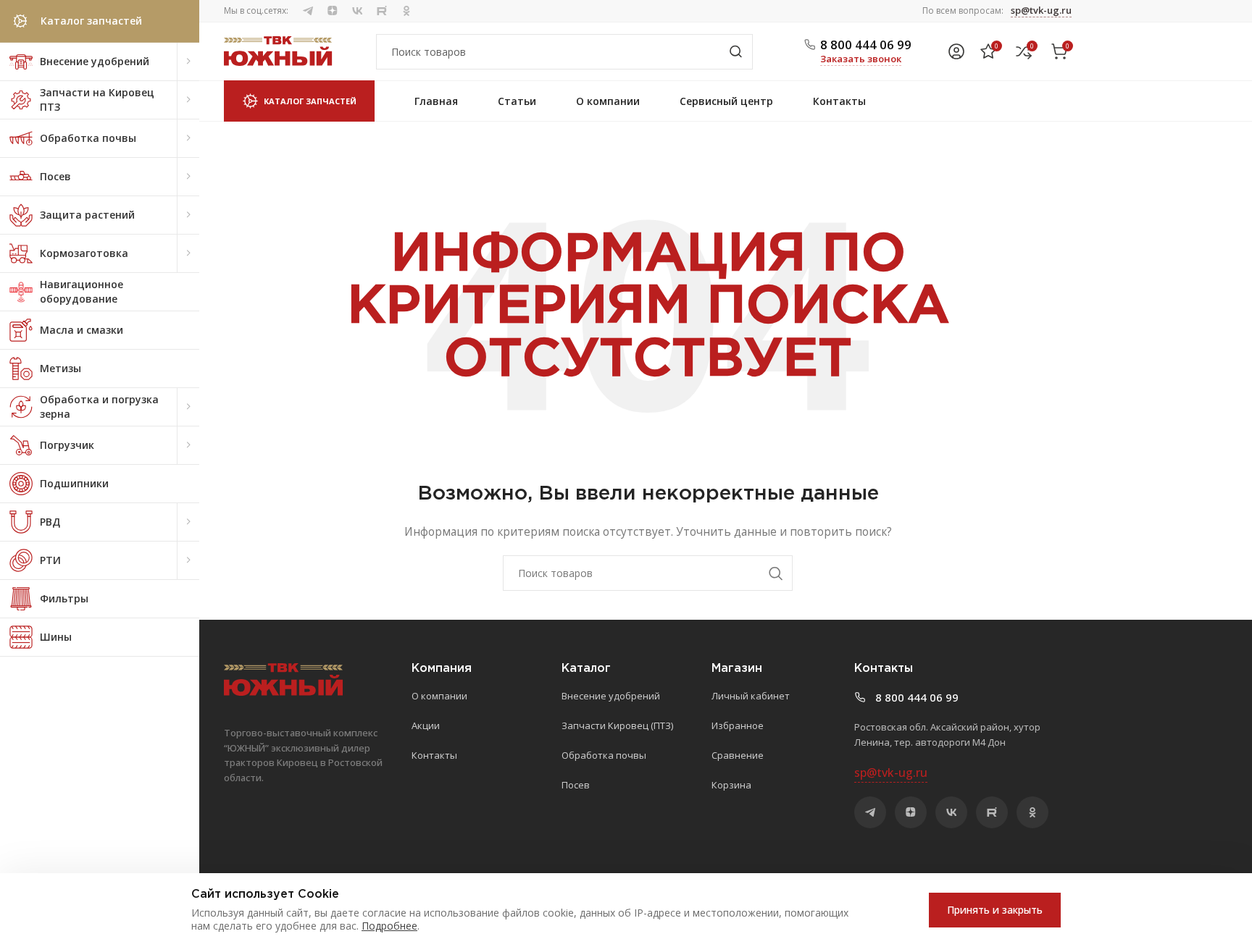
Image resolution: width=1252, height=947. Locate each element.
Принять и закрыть (995, 910)
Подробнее (389, 926)
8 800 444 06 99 (865, 44)
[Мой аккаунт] (956, 51)
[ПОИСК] (735, 52)
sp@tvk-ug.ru (1041, 10)
